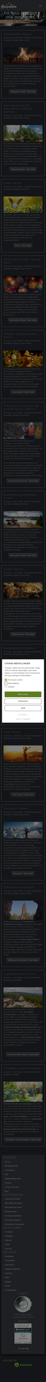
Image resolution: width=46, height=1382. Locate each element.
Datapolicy (26, 719)
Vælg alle (23, 694)
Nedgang (23, 701)
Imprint (18, 719)
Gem (23, 708)
